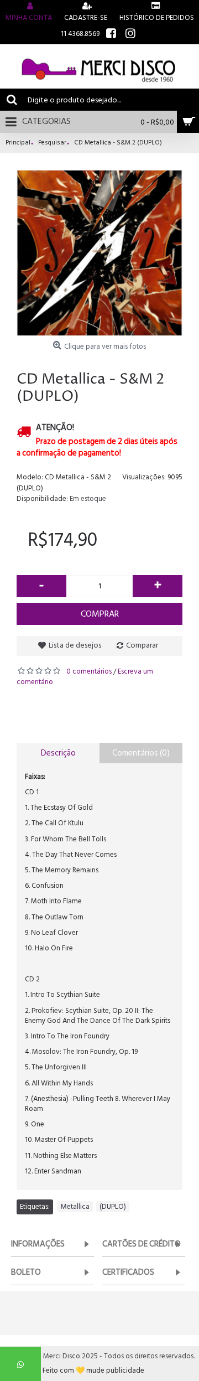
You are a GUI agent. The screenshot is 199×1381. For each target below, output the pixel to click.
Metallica (75, 1206)
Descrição (58, 753)
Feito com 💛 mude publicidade (93, 1370)
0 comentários (89, 671)
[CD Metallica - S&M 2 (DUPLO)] (99, 253)
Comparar (142, 645)
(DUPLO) (113, 1206)
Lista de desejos (75, 645)
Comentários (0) (141, 753)
